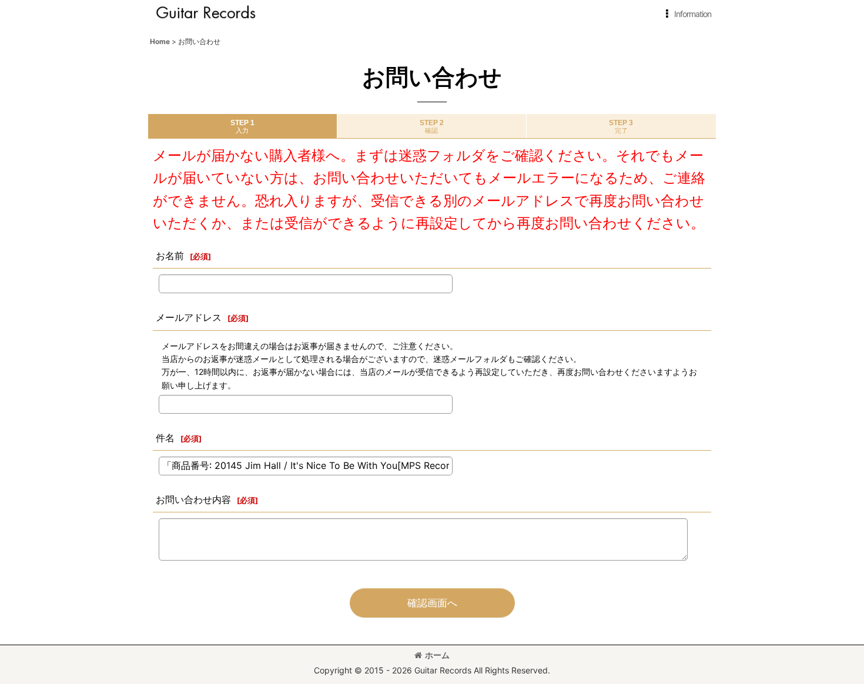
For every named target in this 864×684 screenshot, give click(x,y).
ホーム (437, 655)
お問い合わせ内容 (193, 499)
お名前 (170, 255)
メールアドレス (189, 317)
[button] (686, 14)
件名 (165, 438)
